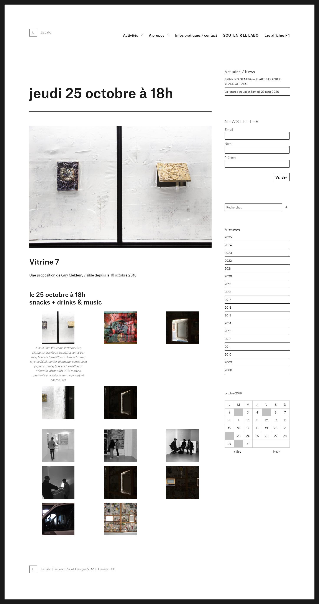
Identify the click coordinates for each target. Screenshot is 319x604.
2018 (228, 292)
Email (229, 129)
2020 (228, 276)
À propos (156, 35)
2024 (228, 245)
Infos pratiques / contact (196, 35)
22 (229, 436)
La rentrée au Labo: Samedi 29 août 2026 (252, 91)
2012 (228, 339)
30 (238, 443)
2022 (228, 260)
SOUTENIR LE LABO (240, 35)
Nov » (276, 451)
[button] (58, 348)
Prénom (230, 157)
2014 (228, 323)
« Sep (237, 451)
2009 (228, 362)
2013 (228, 331)
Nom (228, 143)
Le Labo (46, 32)
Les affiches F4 (277, 35)
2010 (228, 354)
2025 (228, 237)
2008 (228, 370)
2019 (228, 284)
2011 (227, 346)
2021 (228, 268)
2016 (228, 307)
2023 (228, 253)
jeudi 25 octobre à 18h (101, 91)
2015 (228, 315)
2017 (228, 299)
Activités (130, 35)
